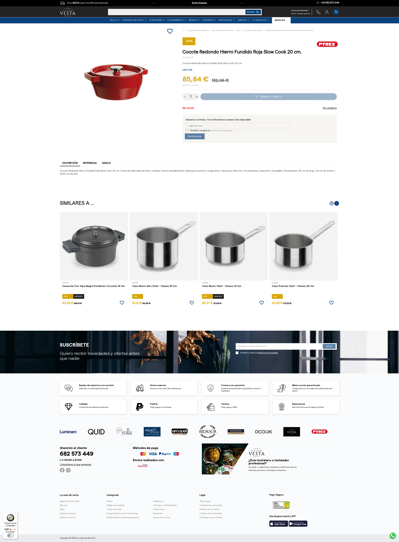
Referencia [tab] (90, 163)
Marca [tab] (106, 163)
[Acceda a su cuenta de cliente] (327, 12)
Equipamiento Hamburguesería (122, 517)
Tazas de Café (114, 509)
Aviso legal (205, 501)
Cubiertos (158, 501)
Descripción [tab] (70, 163)
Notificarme (194, 136)
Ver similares (330, 108)
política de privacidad (221, 131)
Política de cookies (209, 509)
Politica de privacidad (211, 513)
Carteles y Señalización (165, 505)
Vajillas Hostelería (115, 505)
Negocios (158, 513)
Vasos (109, 501)
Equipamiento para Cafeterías (122, 513)
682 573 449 (76, 454)
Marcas (63, 505)
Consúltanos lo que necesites (75, 464)
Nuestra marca (67, 517)
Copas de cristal (161, 517)
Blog (62, 509)
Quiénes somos (68, 513)
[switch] (10, 535)
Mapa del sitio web (69, 501)
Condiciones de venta (211, 505)
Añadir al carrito (270, 96)
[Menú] (16, 514)
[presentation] (153, 3)
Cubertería (158, 509)
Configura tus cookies (211, 517)
